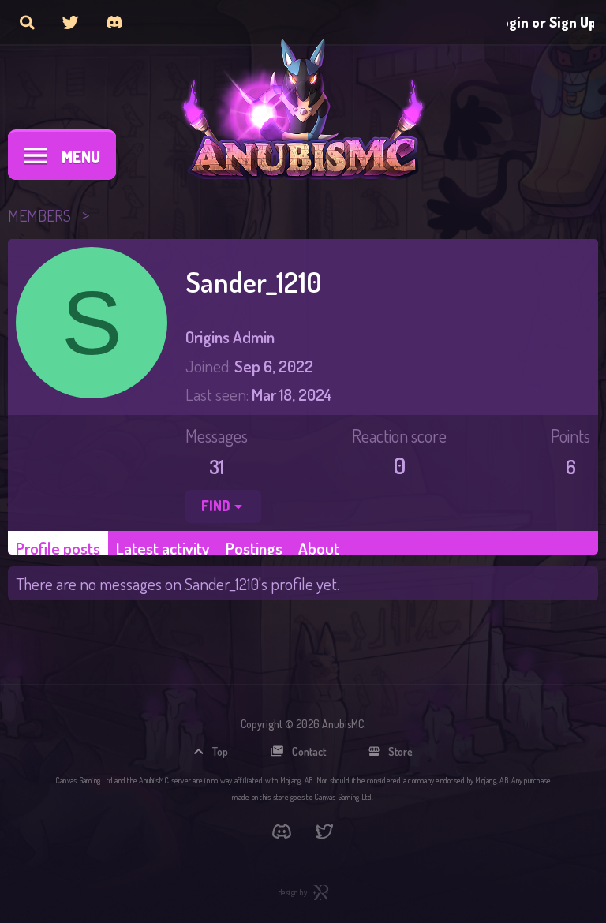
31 (216, 466)
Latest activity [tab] (163, 548)
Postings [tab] (254, 548)
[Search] (27, 22)
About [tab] (318, 548)
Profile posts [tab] (58, 548)
